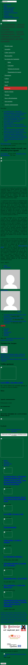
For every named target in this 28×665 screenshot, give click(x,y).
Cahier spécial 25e (10, 52)
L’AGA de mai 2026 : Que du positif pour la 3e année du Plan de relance (14, 130)
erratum (10, 617)
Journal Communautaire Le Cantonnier (14, 430)
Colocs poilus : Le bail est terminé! (14, 124)
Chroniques (8, 75)
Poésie (20, 617)
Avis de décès (8, 101)
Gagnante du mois (15, 617)
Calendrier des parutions (11, 12)
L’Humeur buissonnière (9, 612)
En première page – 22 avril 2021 (15, 578)
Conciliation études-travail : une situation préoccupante (12, 339)
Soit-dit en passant (16, 614)
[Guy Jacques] (10, 288)
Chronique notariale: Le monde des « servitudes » (15, 564)
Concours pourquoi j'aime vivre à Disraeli (13, 620)
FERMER (3, 663)
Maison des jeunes (15, 615)
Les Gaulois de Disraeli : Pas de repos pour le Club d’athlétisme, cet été (14, 118)
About (5, 265)
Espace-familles (5, 619)
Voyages (7, 95)
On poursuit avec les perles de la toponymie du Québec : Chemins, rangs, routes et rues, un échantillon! (15, 603)
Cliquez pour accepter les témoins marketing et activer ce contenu (14, 435)
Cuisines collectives (8, 614)
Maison (3, 143)
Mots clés (6, 465)
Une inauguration (9, 123)
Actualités (7, 49)
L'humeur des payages (5, 617)
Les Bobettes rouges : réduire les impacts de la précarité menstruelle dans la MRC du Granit (13, 355)
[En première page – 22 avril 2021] (8, 575)
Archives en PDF (8, 11)
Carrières (6, 14)
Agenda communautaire (11, 104)
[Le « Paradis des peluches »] (7, 553)
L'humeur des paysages (18, 612)
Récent (6, 460)
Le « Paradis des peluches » (13, 557)
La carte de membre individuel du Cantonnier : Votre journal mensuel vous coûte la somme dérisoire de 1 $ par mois (15, 135)
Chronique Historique (8, 615)
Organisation (7, 4)
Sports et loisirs (9, 91)
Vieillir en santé (11, 622)
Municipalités (8, 56)
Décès (18, 619)
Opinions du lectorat (13, 69)
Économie (7, 88)
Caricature (11, 65)
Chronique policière (4, 622)
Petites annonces (8, 9)
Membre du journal (9, 8)
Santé (6, 85)
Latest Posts (7, 267)
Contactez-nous (8, 16)
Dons (5, 6)
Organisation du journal (14, 72)
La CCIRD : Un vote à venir (12, 121)
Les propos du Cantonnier (12, 59)
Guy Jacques (4, 153)
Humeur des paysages (23, 615)
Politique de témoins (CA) (11, 17)
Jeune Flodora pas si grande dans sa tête (15, 132)
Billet (9, 62)
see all (19, 311)
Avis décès (2, 612)
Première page (9, 46)
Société (7, 82)
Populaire (6, 462)
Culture (7, 78)
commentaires (8, 463)
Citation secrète (24, 620)
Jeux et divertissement (11, 98)
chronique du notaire (12, 619)
